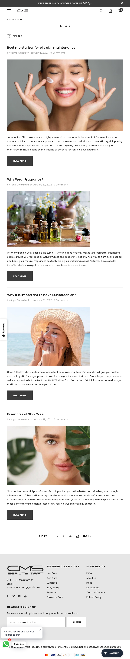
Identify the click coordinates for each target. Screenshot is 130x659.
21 (64, 535)
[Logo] (23, 11)
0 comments (57, 52)
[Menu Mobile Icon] (9, 11)
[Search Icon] (101, 10)
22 (70, 535)
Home (10, 19)
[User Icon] (111, 11)
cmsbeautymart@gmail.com (23, 587)
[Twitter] (13, 596)
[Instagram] (19, 596)
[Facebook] (8, 596)
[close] (121, 3)
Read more (19, 160)
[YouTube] (25, 596)
